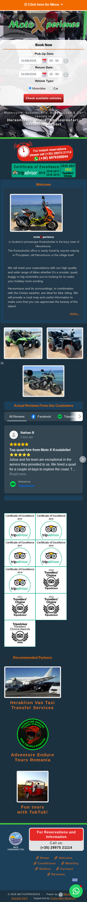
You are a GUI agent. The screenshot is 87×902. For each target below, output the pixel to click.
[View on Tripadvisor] (14, 435)
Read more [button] (18, 474)
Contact (66, 868)
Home (44, 857)
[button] (4, 459)
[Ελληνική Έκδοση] (74, 880)
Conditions (46, 863)
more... (74, 313)
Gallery (44, 868)
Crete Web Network (63, 898)
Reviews (57, 874)
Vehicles (65, 857)
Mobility (71, 863)
